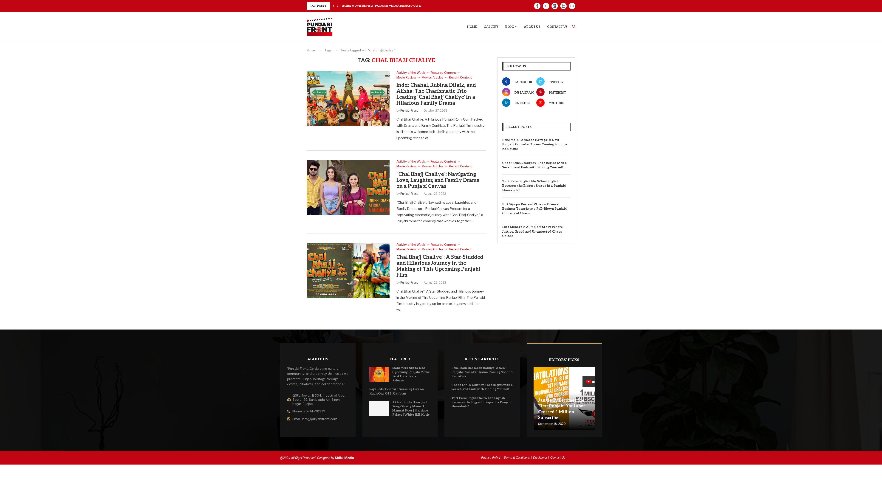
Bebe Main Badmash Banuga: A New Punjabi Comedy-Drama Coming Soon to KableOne (534, 144)
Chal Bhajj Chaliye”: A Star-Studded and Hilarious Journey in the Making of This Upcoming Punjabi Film (439, 266)
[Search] (573, 27)
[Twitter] (546, 6)
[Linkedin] (563, 6)
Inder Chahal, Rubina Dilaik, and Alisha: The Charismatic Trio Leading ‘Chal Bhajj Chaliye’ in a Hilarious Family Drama (436, 94)
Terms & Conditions (517, 457)
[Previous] (333, 6)
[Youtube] (572, 6)
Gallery (491, 27)
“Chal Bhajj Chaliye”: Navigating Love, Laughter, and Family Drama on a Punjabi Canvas (438, 180)
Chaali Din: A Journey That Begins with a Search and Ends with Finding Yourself (534, 165)
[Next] (338, 6)
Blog (509, 27)
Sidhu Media (344, 458)
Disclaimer (540, 457)
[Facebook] (537, 6)
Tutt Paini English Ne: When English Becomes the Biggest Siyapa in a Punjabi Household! (534, 185)
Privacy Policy (490, 457)
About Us (532, 27)
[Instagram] (554, 6)
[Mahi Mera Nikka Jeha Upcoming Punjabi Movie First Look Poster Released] (379, 374)
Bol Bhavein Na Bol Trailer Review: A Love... (376, 6)
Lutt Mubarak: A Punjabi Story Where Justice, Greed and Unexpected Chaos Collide (532, 231)
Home (472, 27)
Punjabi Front (409, 110)
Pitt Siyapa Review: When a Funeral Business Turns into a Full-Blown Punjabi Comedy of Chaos (534, 208)
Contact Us (557, 27)
